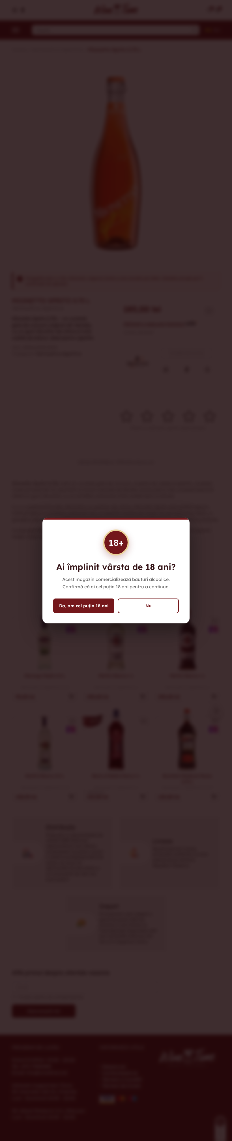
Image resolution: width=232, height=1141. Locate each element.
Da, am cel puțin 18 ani (84, 605)
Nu (148, 605)
